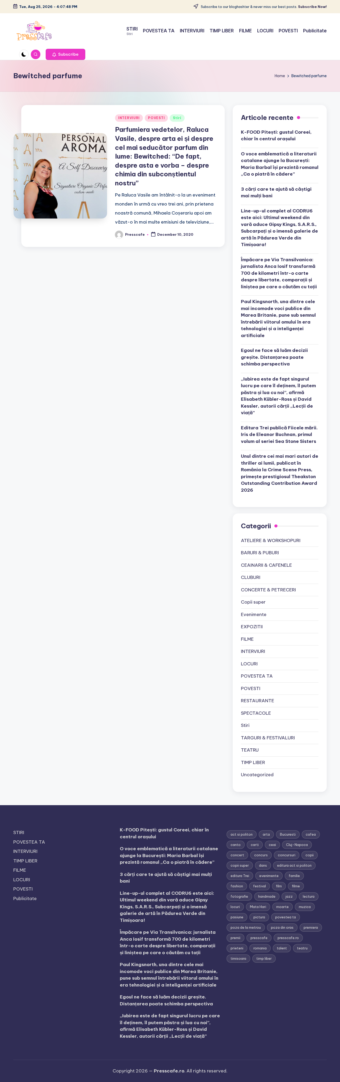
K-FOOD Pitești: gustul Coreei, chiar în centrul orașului (276, 135)
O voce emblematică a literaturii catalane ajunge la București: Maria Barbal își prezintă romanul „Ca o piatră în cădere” (279, 164)
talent (282, 948)
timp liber (264, 958)
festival (259, 886)
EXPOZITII (252, 627)
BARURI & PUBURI (260, 553)
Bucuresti (288, 834)
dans (263, 865)
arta (266, 834)
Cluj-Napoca (297, 845)
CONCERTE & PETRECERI (268, 590)
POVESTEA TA (257, 676)
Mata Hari (258, 907)
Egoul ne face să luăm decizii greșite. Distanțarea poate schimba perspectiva (274, 357)
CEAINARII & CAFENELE (266, 565)
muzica (305, 907)
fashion (237, 886)
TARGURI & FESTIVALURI (268, 738)
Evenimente (253, 614)
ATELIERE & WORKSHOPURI (270, 540)
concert (237, 855)
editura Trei (240, 876)
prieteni (237, 948)
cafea (311, 834)
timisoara (238, 958)
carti (255, 845)
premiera (311, 927)
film (279, 886)
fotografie (239, 896)
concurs (261, 855)
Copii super (253, 602)
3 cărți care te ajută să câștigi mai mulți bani (276, 192)
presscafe (258, 938)
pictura (259, 917)
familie (294, 876)
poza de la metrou (246, 927)
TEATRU (250, 750)
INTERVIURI (129, 118)
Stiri (177, 118)
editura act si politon (294, 865)
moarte (282, 907)
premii (235, 938)
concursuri (286, 855)
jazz (289, 896)
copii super (240, 865)
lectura (308, 896)
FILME (247, 639)
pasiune (237, 917)
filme (296, 886)
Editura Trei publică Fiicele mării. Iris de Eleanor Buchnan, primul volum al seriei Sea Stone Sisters (279, 434)
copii (309, 855)
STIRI (18, 832)
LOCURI (249, 664)
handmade (266, 896)
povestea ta (285, 917)
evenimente (269, 876)
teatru (302, 948)
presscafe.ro (288, 938)
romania (260, 948)
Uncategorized (257, 775)
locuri (235, 907)
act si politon (242, 834)
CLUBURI (250, 577)
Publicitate (25, 898)
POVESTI (156, 118)
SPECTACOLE (256, 713)
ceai (272, 845)
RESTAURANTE (257, 701)
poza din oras (282, 927)
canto (236, 845)
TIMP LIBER (253, 762)
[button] (65, 54)
